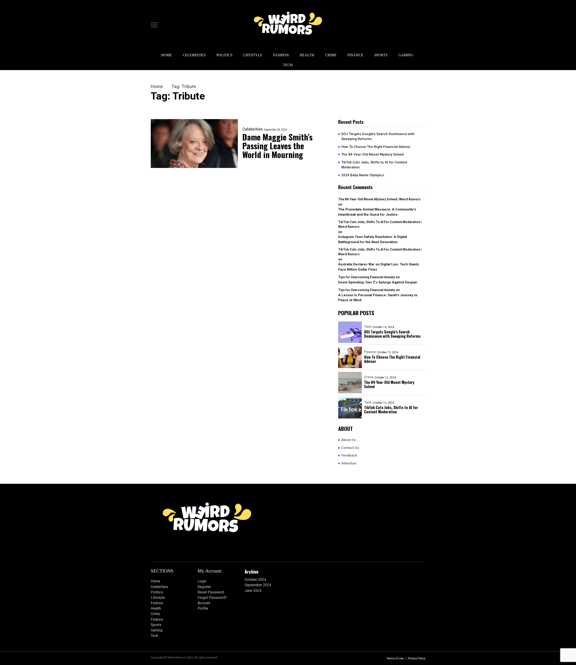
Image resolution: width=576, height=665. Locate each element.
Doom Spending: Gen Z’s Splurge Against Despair (377, 282)
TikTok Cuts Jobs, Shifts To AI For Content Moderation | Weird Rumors (380, 224)
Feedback (349, 455)
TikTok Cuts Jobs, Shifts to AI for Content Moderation (374, 165)
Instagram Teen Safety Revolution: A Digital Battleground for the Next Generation (372, 239)
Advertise (348, 463)
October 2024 (255, 579)
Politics (224, 55)
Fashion (281, 55)
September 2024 (258, 585)
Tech (288, 65)
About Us (348, 440)
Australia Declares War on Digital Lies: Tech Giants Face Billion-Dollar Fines (378, 266)
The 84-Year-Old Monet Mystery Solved (372, 154)
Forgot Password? (212, 597)
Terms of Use (395, 658)
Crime (331, 55)
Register (204, 587)
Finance (355, 55)
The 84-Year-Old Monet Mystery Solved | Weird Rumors (379, 199)
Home (166, 55)
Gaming (405, 55)
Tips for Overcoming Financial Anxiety (366, 277)
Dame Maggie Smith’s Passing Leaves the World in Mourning (277, 145)
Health (307, 55)
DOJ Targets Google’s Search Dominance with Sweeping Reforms (377, 136)
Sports (380, 55)
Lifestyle (252, 55)
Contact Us (350, 448)
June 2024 (253, 590)
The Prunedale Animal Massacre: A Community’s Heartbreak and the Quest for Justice (377, 212)
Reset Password (211, 592)
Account (204, 603)
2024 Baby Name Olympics (362, 175)
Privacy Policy (416, 658)
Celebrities (194, 55)
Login (202, 581)
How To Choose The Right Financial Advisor (376, 147)
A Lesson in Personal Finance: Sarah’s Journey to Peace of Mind (377, 297)
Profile (203, 608)
